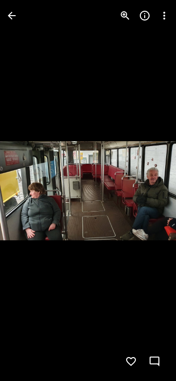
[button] (27, 190)
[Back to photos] (11, 15)
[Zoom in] (125, 15)
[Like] (131, 361)
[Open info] (144, 15)
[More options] (164, 15)
